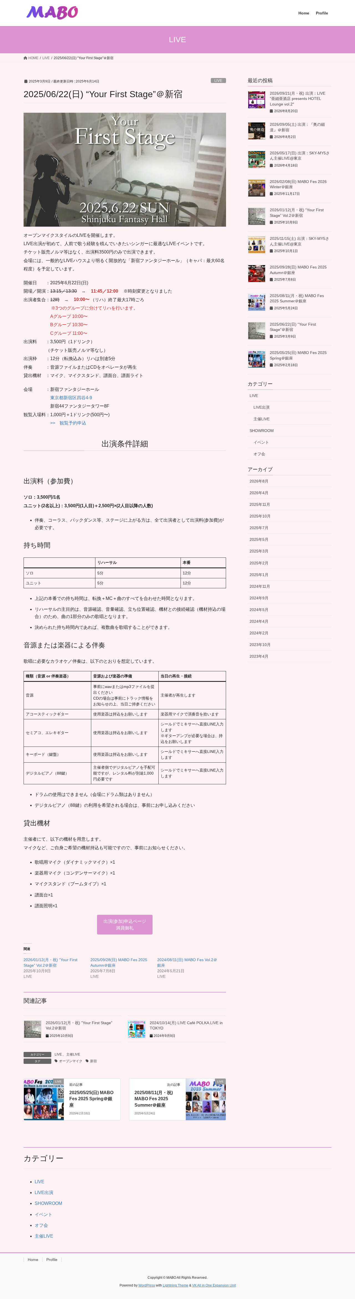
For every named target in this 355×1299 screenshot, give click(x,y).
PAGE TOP (341, 1255)
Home (33, 1259)
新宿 (93, 1061)
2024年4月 (259, 621)
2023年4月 (259, 656)
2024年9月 (259, 598)
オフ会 (259, 454)
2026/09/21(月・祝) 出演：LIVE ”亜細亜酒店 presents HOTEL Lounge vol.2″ (297, 98)
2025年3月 (259, 551)
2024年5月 (259, 609)
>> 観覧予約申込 (68, 423)
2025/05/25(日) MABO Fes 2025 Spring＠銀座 (91, 1098)
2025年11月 (260, 504)
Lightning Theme (175, 1285)
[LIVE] (44, 1099)
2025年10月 (260, 516)
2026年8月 (259, 481)
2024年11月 (260, 586)
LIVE (218, 81)
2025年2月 (259, 563)
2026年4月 (259, 493)
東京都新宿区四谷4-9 (71, 397)
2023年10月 (260, 644)
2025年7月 (259, 528)
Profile (51, 1259)
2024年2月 (259, 633)
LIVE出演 (261, 407)
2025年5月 (259, 539)
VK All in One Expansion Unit (214, 1285)
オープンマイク (70, 1061)
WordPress (146, 1285)
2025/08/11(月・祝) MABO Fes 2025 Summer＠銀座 (154, 1098)
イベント (261, 442)
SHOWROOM (262, 430)
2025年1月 (259, 574)
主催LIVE (73, 1054)
